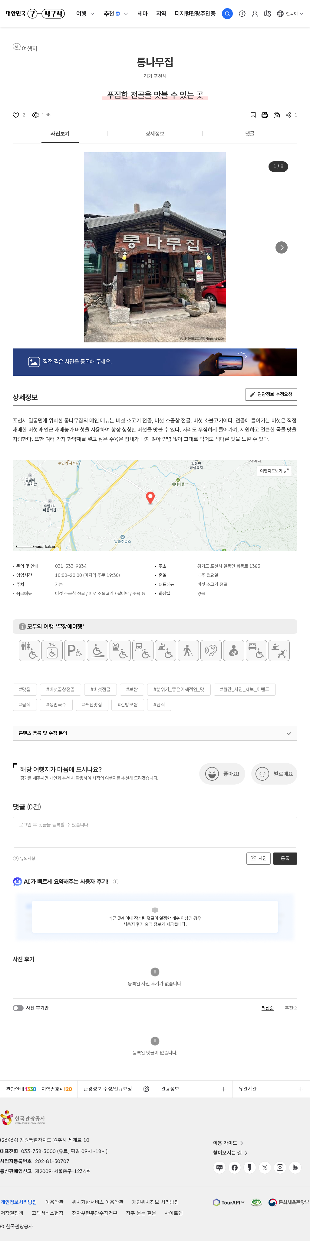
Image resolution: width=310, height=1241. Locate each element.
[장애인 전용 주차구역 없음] (74, 650)
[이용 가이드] (242, 13)
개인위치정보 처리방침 (155, 1202)
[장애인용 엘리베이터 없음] (52, 650)
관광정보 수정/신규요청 (108, 1089)
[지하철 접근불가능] (120, 650)
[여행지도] (267, 13)
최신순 (268, 1008)
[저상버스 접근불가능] (142, 650)
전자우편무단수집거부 (94, 1213)
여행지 (29, 48)
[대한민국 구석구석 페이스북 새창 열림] (234, 1167)
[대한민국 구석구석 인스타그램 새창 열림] (280, 1167)
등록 (285, 858)
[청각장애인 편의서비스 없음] (211, 650)
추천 (109, 13)
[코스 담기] (274, 115)
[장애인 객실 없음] (256, 650)
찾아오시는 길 (227, 1153)
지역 (161, 13)
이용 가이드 (225, 1143)
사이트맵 (174, 1213)
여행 (81, 13)
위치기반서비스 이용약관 (98, 1202)
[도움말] (16, 859)
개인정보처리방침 (19, 1202)
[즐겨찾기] (250, 115)
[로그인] (255, 13)
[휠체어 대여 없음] (165, 650)
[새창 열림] (262, 115)
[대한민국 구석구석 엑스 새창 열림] (265, 1167)
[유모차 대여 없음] (279, 650)
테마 (142, 13)
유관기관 (248, 1089)
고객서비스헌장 (48, 1213)
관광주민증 (195, 13)
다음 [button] (281, 247)
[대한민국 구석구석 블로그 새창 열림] (219, 1167)
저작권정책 (12, 1213)
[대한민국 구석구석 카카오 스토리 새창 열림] (249, 1167)
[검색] (227, 13)
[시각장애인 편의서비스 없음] (188, 650)
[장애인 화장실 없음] (29, 650)
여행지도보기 (274, 471)
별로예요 (283, 774)
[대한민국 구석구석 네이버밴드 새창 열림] (295, 1167)
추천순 (291, 1008)
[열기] (289, 734)
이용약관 (54, 1202)
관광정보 (170, 1089)
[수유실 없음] (233, 650)
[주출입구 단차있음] (97, 650)
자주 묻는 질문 (141, 1213)
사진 (262, 858)
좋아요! (231, 774)
